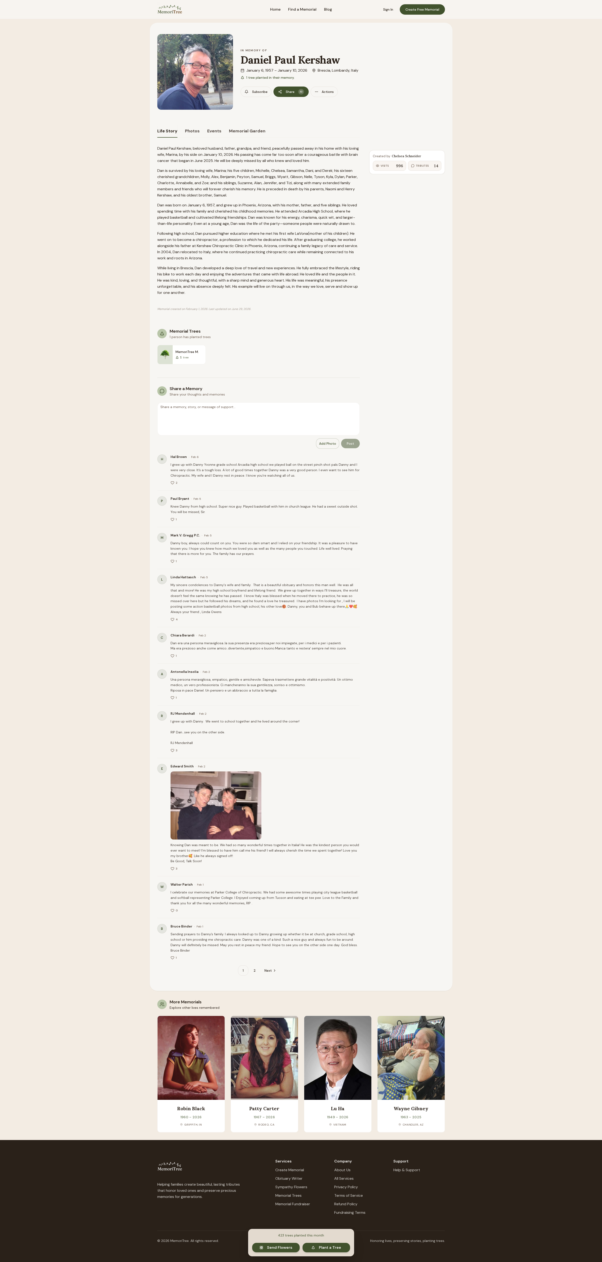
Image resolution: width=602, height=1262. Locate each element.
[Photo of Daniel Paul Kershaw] (195, 72)
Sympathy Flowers (291, 1186)
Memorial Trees (288, 1195)
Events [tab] (214, 131)
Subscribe (260, 92)
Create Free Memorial (422, 9)
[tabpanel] (258, 560)
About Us (342, 1169)
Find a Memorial (302, 9)
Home (275, 9)
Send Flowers (279, 1247)
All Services (344, 1178)
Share (294, 92)
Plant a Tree (330, 1247)
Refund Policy (345, 1203)
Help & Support (406, 1169)
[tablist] (258, 131)
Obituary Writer (289, 1178)
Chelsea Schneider (406, 156)
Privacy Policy (346, 1186)
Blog (328, 9)
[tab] (167, 131)
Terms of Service (348, 1195)
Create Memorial (289, 1169)
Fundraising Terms (349, 1212)
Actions (328, 92)
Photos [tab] (192, 131)
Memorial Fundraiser (292, 1203)
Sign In (388, 9)
